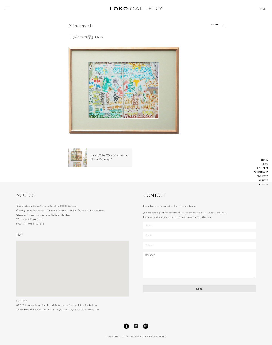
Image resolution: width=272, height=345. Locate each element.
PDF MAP (21, 301)
